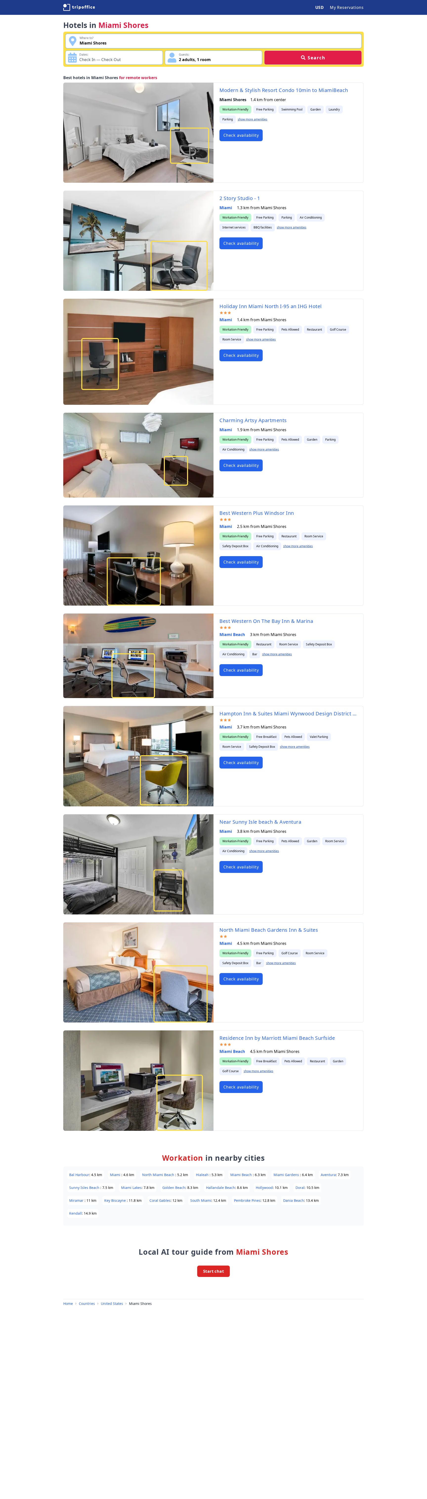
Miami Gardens (287, 1174)
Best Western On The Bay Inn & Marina (266, 621)
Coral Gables (160, 1200)
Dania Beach (293, 1200)
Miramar (77, 1200)
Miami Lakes (131, 1187)
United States (112, 1303)
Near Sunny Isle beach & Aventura (260, 821)
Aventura (328, 1174)
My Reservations (347, 7)
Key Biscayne (115, 1200)
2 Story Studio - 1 (239, 198)
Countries (87, 1303)
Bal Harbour (79, 1174)
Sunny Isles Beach (84, 1187)
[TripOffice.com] (79, 7)
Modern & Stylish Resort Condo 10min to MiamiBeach (283, 90)
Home (68, 1303)
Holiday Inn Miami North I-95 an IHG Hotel (270, 306)
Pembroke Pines (247, 1200)
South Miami (200, 1200)
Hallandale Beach (220, 1187)
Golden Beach (173, 1187)
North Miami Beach (158, 1174)
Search (316, 58)
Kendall (75, 1213)
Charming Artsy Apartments (253, 420)
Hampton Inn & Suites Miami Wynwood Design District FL (288, 713)
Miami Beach (232, 634)
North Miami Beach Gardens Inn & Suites (268, 930)
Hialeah (203, 1174)
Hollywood (264, 1187)
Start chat (213, 1271)
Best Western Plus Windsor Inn (256, 513)
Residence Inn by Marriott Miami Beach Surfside (277, 1038)
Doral (300, 1187)
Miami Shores (140, 1303)
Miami (226, 207)
